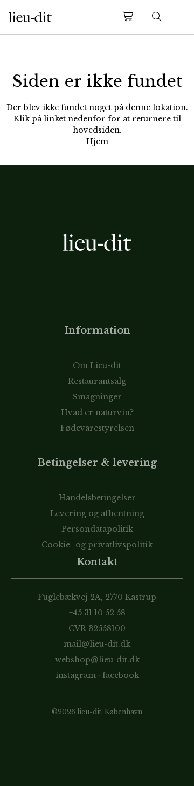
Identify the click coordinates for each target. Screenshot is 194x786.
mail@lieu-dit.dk (97, 644)
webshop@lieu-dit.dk (97, 660)
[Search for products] (156, 17)
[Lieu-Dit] (30, 17)
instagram (76, 675)
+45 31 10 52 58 (97, 613)
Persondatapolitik (97, 529)
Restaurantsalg (97, 381)
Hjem (97, 141)
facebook (120, 675)
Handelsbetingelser (97, 498)
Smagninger (97, 397)
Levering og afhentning (97, 513)
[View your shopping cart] (130, 17)
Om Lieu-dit (97, 365)
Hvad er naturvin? (97, 412)
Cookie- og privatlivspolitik (97, 545)
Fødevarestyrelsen (97, 428)
